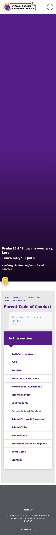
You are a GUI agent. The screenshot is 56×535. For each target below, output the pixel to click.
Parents (16, 298)
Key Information (32, 298)
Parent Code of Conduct (15, 301)
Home (6, 298)
